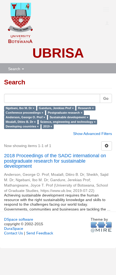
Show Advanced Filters (92, 133)
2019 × (47, 126)
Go (105, 98)
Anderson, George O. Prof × (25, 117)
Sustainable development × (69, 117)
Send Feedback (39, 233)
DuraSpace (13, 228)
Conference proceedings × (24, 112)
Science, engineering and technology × (67, 121)
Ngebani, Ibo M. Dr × (20, 108)
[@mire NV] (101, 227)
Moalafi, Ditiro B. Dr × (21, 121)
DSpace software (18, 219)
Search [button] (14, 69)
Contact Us (13, 233)
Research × (86, 108)
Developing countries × (22, 126)
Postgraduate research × (65, 112)
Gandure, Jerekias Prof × (56, 108)
